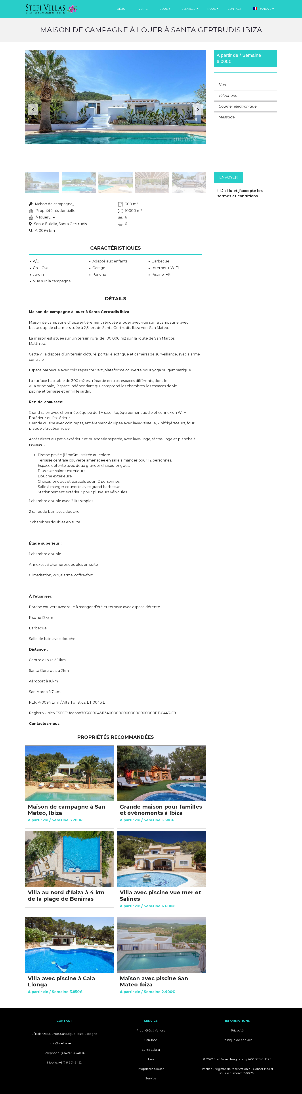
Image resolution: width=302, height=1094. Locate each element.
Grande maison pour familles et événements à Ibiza (161, 809)
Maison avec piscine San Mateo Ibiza (154, 981)
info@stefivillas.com (64, 1043)
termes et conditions (238, 196)
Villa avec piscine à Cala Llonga (61, 981)
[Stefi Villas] (51, 9)
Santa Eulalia (151, 1049)
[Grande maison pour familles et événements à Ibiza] (161, 773)
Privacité (237, 1030)
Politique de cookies (237, 1040)
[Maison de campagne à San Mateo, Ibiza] (69, 773)
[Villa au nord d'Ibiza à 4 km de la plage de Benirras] (69, 859)
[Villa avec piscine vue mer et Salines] (161, 859)
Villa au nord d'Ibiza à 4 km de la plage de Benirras (66, 895)
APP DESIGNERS (259, 1059)
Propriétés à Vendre (150, 1030)
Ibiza (150, 1059)
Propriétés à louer (151, 1069)
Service (150, 1078)
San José (150, 1040)
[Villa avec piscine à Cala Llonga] (69, 945)
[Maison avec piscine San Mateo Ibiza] (161, 945)
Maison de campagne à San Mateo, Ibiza (66, 809)
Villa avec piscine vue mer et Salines (160, 895)
